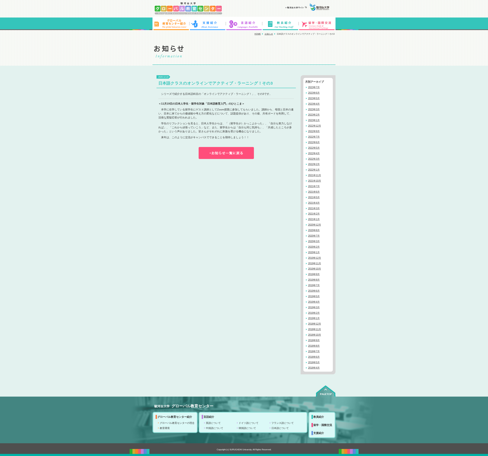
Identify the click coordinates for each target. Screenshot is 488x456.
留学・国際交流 (317, 24)
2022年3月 (314, 159)
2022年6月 (314, 142)
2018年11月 (314, 329)
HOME (257, 34)
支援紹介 (207, 24)
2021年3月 (314, 208)
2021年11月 (314, 175)
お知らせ (269, 34)
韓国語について (247, 428)
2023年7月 (314, 87)
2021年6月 (314, 192)
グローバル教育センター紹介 (170, 24)
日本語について (280, 428)
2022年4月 (314, 153)
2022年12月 (314, 126)
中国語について (214, 428)
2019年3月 (314, 307)
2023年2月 (314, 114)
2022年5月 (314, 148)
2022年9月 (314, 131)
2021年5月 (314, 197)
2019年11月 (314, 263)
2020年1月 (314, 252)
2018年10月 (314, 335)
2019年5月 (314, 296)
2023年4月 (314, 104)
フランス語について (282, 423)
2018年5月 (314, 362)
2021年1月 (314, 219)
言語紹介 (244, 24)
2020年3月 (314, 241)
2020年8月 (314, 230)
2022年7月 (314, 137)
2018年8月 (314, 346)
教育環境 (165, 428)
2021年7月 (314, 186)
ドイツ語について (248, 423)
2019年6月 (314, 291)
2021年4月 (314, 203)
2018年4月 (314, 368)
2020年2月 (314, 247)
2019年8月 (314, 280)
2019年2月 (314, 313)
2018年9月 (314, 340)
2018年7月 (314, 351)
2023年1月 (314, 120)
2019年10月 (314, 269)
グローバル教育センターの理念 (177, 423)
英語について (213, 423)
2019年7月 (314, 285)
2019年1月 (314, 318)
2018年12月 (314, 324)
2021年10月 (314, 181)
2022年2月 (314, 164)
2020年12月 (314, 225)
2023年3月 (314, 109)
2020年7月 (314, 236)
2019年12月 (314, 258)
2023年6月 (314, 93)
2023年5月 (314, 98)
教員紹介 (280, 24)
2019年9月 (314, 274)
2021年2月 (314, 213)
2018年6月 (314, 357)
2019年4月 (314, 302)
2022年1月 (314, 170)
